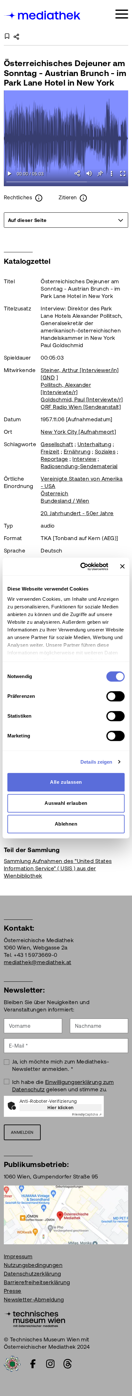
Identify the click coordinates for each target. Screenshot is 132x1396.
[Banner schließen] (122, 566)
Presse (12, 1291)
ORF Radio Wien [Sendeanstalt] (81, 407)
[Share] (77, 173)
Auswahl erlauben (66, 803)
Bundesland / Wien (65, 501)
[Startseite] (42, 15)
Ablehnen (66, 824)
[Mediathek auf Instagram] (50, 1364)
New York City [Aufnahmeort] (78, 432)
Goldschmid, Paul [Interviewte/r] (82, 399)
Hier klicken (60, 1107)
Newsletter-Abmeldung (34, 1299)
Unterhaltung (94, 444)
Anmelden (22, 1132)
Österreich (54, 493)
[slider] (66, 182)
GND (49, 377)
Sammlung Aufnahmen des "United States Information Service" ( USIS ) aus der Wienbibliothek (58, 868)
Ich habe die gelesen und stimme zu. (63, 1086)
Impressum (18, 1256)
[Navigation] (121, 14)
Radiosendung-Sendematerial (79, 466)
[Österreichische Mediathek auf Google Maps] (66, 1214)
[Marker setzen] (100, 173)
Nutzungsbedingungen (33, 1265)
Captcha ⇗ (87, 1114)
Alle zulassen (66, 782)
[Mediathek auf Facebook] (33, 1363)
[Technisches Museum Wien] (34, 1318)
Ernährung (77, 451)
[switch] (115, 696)
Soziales (105, 451)
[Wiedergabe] (9, 173)
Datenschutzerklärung (32, 1273)
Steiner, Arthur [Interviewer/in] (80, 370)
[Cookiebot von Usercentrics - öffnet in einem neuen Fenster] (81, 566)
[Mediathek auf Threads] (67, 1364)
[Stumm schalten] (89, 173)
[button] (111, 173)
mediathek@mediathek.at (37, 962)
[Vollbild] (122, 173)
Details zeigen (96, 762)
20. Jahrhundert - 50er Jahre (77, 513)
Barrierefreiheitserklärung (37, 1282)
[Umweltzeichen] (12, 1363)
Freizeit (50, 451)
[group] (66, 220)
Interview (84, 459)
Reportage (54, 459)
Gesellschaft (57, 444)
